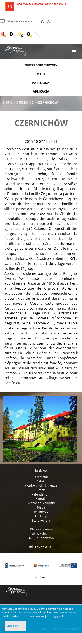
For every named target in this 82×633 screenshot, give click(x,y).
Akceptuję (15, 626)
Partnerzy (41, 512)
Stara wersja (41, 520)
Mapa (41, 507)
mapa (41, 74)
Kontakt (41, 499)
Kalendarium (41, 494)
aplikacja (41, 91)
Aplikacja (41, 516)
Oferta (41, 490)
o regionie (24, 102)
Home (7, 102)
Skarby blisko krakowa (41, 486)
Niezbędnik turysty (41, 503)
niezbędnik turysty (41, 65)
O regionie (41, 477)
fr (10, 6)
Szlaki (41, 481)
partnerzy (41, 83)
